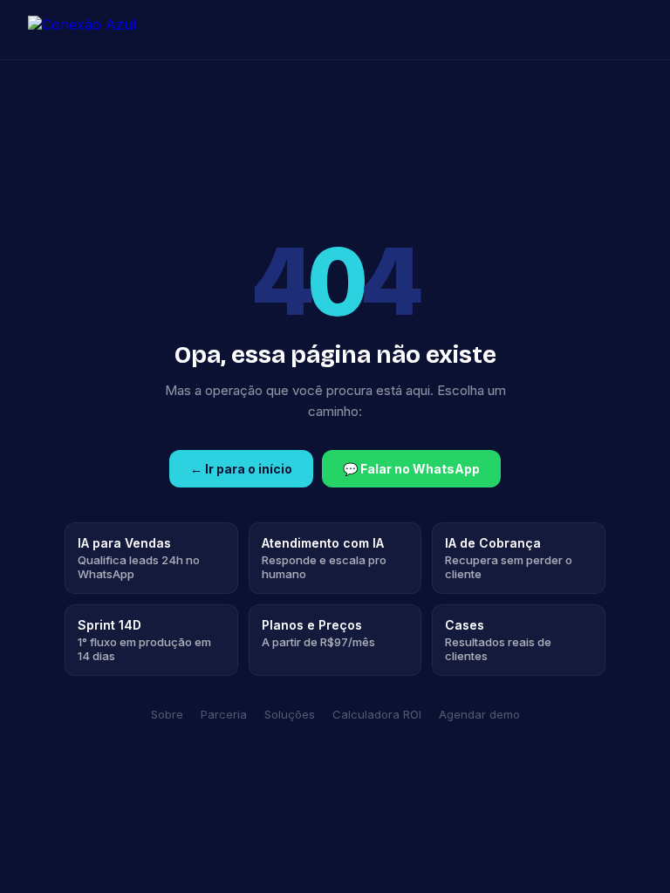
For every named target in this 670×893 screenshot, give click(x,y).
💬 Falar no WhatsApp (411, 468)
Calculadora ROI (376, 714)
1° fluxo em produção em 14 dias (144, 640)
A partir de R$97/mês (318, 633)
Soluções (289, 714)
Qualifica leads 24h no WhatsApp (139, 558)
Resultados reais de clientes (498, 640)
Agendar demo (479, 714)
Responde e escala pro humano (324, 558)
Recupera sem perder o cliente (508, 558)
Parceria (224, 714)
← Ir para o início (241, 468)
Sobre (167, 714)
